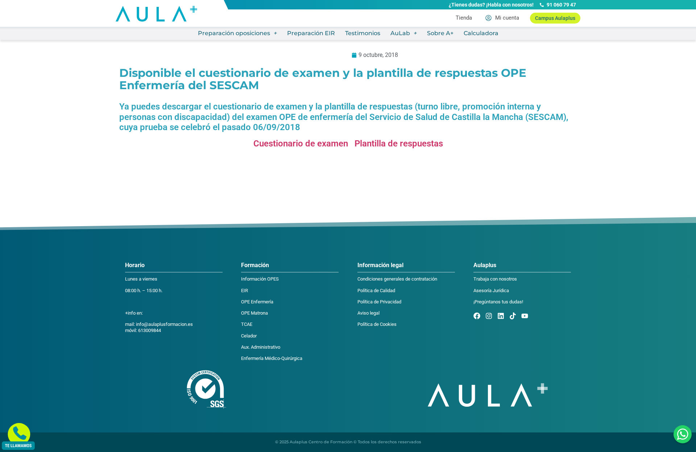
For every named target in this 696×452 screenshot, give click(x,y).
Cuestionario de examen (301, 143)
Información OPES (260, 279)
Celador (249, 336)
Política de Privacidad (379, 301)
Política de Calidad (376, 290)
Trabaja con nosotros (495, 279)
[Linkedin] (500, 315)
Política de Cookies (377, 324)
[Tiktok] (512, 315)
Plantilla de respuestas (399, 143)
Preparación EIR (311, 33)
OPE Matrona (254, 313)
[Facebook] (476, 315)
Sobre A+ (440, 33)
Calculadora (481, 33)
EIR (244, 290)
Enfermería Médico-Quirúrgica (271, 358)
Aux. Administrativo (260, 347)
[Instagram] (488, 315)
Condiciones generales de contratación (397, 279)
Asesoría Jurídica (491, 290)
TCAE (246, 324)
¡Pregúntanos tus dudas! (498, 301)
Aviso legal (368, 313)
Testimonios (362, 33)
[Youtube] (524, 315)
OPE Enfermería (257, 301)
